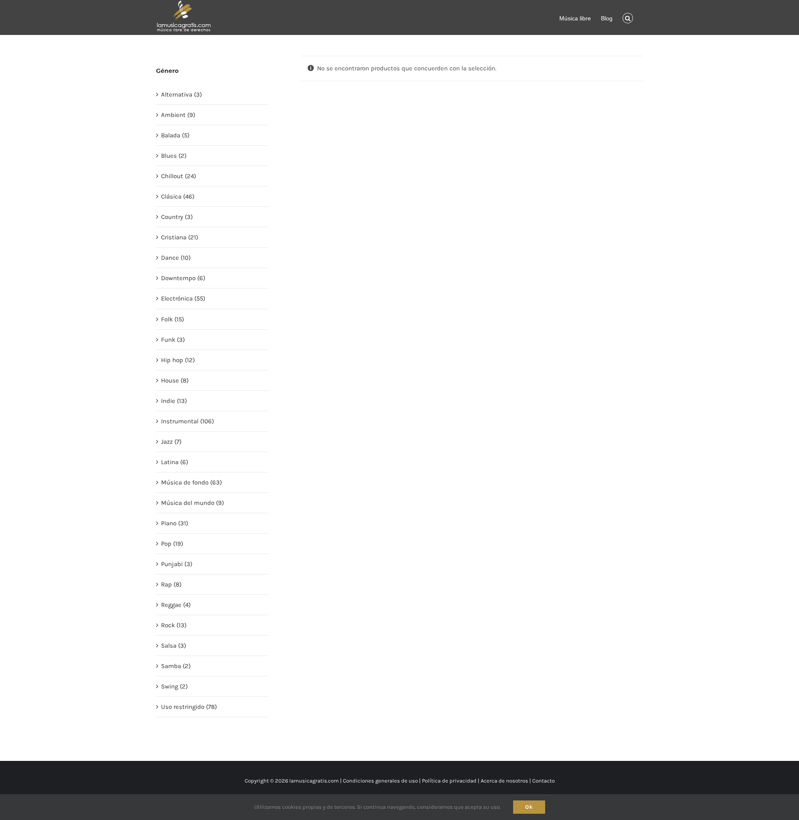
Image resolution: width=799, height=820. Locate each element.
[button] (628, 17)
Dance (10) (176, 257)
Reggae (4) (176, 605)
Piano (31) (174, 523)
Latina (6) (174, 462)
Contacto (543, 781)
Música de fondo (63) (191, 482)
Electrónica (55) (183, 298)
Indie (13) (174, 401)
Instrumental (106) (187, 421)
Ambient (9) (178, 115)
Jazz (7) (171, 441)
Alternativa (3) (181, 94)
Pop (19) (172, 543)
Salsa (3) (173, 645)
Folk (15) (172, 319)
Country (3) (177, 217)
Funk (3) (173, 339)
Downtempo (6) (183, 278)
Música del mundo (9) (192, 503)
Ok (529, 807)
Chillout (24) (178, 176)
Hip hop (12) (178, 360)
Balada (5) (175, 135)
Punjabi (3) (176, 564)
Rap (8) (171, 584)
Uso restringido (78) (189, 707)
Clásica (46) (177, 196)
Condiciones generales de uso (380, 781)
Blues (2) (173, 155)
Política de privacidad (449, 781)
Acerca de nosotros (504, 781)
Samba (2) (176, 666)
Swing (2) (174, 686)
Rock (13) (173, 625)
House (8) (175, 380)
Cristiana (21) (179, 237)
